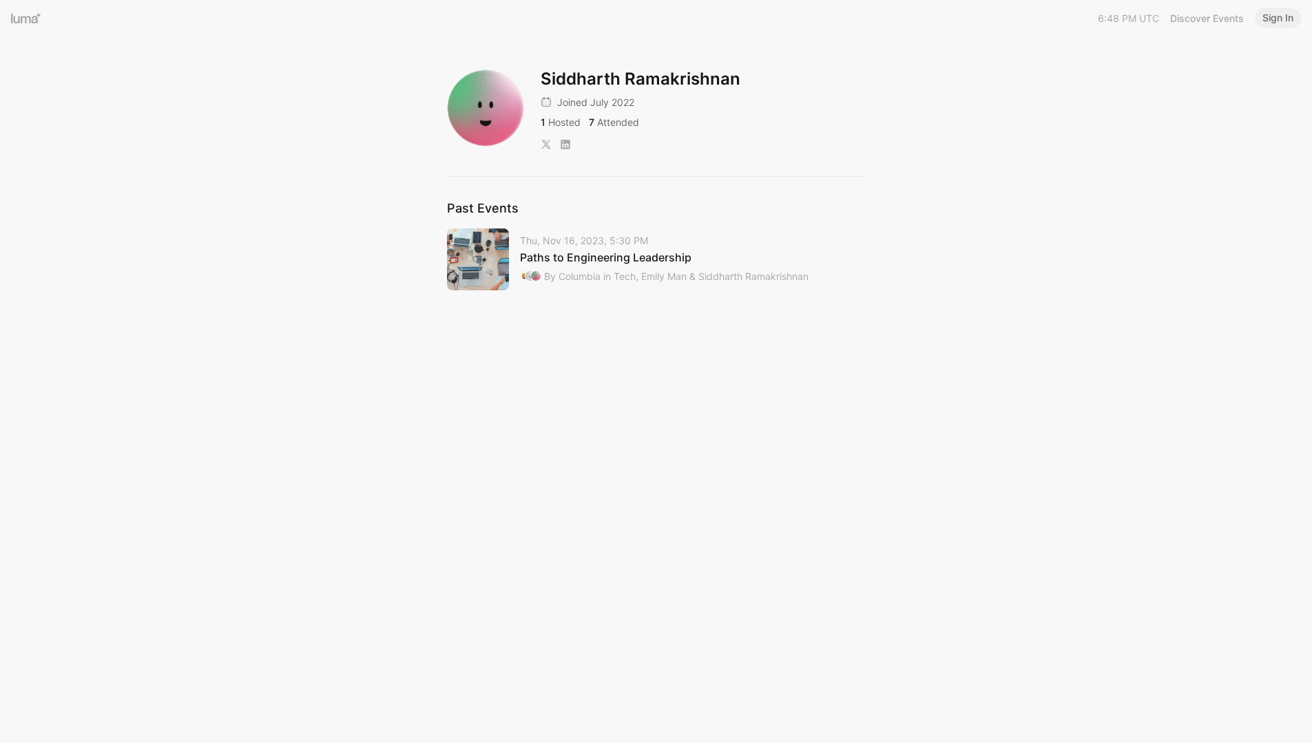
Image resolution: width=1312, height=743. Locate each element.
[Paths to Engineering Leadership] (656, 259)
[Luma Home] (26, 18)
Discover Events (1207, 18)
